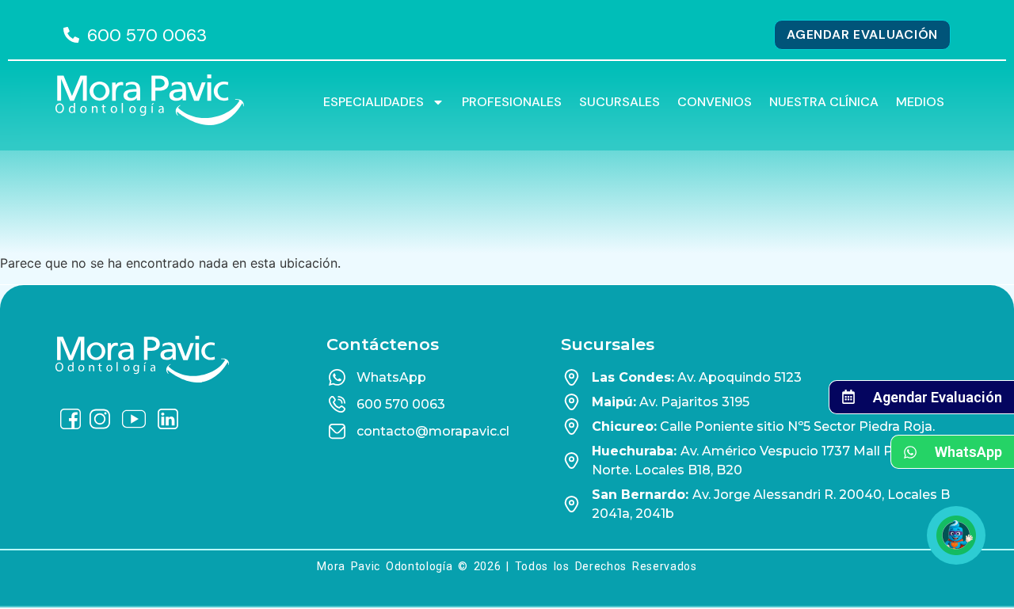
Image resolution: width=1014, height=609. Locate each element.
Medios (920, 102)
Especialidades (373, 102)
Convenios (714, 102)
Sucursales (619, 102)
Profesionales (512, 102)
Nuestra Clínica (824, 102)
